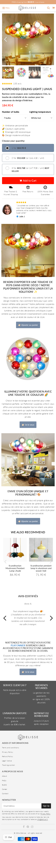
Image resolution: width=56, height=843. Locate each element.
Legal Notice (7, 761)
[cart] (53, 7)
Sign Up (46, 806)
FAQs (4, 781)
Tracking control (8, 765)
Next (50, 38)
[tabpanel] (8, 72)
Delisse (23, 833)
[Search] (48, 7)
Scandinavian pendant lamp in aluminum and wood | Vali (41, 568)
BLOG (4, 785)
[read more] (28, 250)
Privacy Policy (7, 752)
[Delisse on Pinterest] (28, 827)
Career (4, 789)
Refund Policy (7, 756)
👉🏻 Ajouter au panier (28, 325)
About (4, 776)
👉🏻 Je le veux (28, 424)
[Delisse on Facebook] (24, 827)
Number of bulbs (10, 111)
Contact (5, 794)
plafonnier (18, 645)
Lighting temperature (40, 111)
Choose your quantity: (13, 140)
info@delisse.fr (42, 819)
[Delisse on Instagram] (32, 827)
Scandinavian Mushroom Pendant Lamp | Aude (15, 568)
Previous (5, 38)
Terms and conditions (10, 748)
